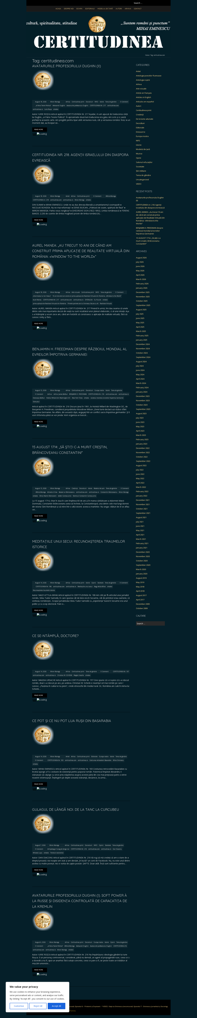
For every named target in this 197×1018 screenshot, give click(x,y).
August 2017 (141, 595)
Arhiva (128, 9)
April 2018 (140, 591)
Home (147, 55)
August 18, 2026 (40, 102)
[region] (37, 997)
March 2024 (141, 383)
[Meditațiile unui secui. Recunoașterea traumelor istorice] (43, 552)
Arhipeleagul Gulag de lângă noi (58, 849)
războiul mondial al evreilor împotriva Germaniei (107, 398)
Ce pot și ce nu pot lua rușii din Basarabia (71, 721)
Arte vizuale (76, 292)
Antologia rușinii (143, 80)
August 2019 (141, 578)
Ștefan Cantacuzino (64, 496)
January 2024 (141, 392)
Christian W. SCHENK (64, 675)
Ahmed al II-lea (52, 492)
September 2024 (143, 357)
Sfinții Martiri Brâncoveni (47, 496)
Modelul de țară (105, 9)
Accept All (56, 1006)
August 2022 (141, 465)
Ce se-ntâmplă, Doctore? (55, 636)
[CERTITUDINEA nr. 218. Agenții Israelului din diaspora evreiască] (43, 166)
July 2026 (139, 262)
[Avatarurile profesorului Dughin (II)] (43, 71)
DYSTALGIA (88, 300)
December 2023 (143, 396)
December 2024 (143, 344)
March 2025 (141, 331)
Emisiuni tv (140, 132)
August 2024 (141, 361)
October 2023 (142, 405)
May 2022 (140, 478)
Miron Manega (55, 102)
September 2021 (143, 513)
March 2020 (141, 569)
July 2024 (139, 366)
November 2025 (143, 296)
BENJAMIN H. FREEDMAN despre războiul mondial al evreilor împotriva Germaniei (149, 231)
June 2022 (140, 474)
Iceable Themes (69, 1011)
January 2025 (141, 340)
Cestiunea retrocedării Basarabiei (100, 760)
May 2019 (140, 582)
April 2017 (140, 599)
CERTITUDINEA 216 (120, 946)
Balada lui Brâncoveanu (67, 492)
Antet (68, 196)
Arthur (49, 394)
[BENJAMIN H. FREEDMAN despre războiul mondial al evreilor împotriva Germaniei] (43, 360)
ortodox (55, 109)
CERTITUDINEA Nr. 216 (96, 394)
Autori (119, 9)
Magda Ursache (79, 675)
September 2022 (143, 461)
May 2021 (140, 530)
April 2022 (140, 482)
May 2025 (140, 322)
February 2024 (142, 387)
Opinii (93, 583)
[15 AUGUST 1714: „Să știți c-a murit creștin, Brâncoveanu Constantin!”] (43, 458)
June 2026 (140, 266)
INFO (96, 102)
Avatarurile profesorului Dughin (77, 105)
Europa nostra (99, 390)
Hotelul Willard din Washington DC (58, 398)
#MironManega (111, 196)
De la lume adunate (144, 119)
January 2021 (141, 547)
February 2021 (142, 543)
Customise (19, 1006)
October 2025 (142, 301)
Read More (38, 129)
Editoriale (90, 9)
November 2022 (143, 452)
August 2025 (141, 309)
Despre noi (69, 9)
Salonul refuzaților (144, 162)
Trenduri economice (56, 853)
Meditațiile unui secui (85, 586)
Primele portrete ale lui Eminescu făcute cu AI (83, 303)
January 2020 (141, 573)
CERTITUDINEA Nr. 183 (55, 760)
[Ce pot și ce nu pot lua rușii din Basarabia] (43, 726)
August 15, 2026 (40, 390)
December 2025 (143, 292)
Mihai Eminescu (118, 760)
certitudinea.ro (38, 109)
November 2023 (143, 400)
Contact (137, 9)
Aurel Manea (37, 300)
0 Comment (124, 102)
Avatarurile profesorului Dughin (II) (66, 66)
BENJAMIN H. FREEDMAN (78, 394)
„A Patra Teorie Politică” (43, 105)
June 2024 (140, 370)
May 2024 (140, 374)
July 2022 (139, 469)
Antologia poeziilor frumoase (148, 75)
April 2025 (140, 327)
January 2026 (141, 288)
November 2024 (143, 348)
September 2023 (143, 409)
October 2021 (142, 508)
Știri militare (141, 171)
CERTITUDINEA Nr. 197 (121, 671)
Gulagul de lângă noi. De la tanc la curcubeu (75, 809)
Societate (100, 583)
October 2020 (142, 560)
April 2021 (140, 534)
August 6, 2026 (40, 942)
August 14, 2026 (40, 583)
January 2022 (141, 495)
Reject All (38, 1006)
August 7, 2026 (40, 845)
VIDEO (138, 184)
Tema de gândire (110, 102)
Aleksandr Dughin (59, 105)
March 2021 (141, 539)
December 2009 (143, 604)
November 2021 (143, 504)
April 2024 (140, 379)
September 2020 (143, 565)
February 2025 (142, 335)
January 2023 (141, 443)
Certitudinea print (78, 102)
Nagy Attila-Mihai (100, 586)
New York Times (77, 398)
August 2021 (141, 517)
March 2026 (141, 279)
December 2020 (143, 552)
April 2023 (140, 430)
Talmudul (36, 402)
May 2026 (140, 270)
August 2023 (141, 413)
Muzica (139, 153)
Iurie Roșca (48, 109)
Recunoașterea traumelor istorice (44, 590)
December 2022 (143, 448)
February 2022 (142, 491)
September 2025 (143, 305)
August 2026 (141, 257)
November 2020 (143, 556)
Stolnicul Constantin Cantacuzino (84, 496)
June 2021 (140, 526)
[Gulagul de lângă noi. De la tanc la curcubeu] (43, 815)
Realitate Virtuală (106, 303)
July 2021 (139, 521)
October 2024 (142, 353)
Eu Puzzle (97, 300)
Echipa (79, 9)
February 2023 (142, 439)
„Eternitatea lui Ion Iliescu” (42, 296)
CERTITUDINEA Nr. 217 (98, 105)
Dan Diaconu (117, 849)
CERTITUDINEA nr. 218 (41, 200)
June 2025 (140, 318)
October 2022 (142, 456)
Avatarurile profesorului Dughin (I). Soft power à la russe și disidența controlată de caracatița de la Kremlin (79, 901)
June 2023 (140, 422)
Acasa (58, 9)
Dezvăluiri (89, 102)
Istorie (102, 102)
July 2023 (139, 417)
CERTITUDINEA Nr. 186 (44, 586)
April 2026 (140, 275)
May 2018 (140, 586)
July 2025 (139, 314)
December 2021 (143, 500)
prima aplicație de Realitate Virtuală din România (49, 303)
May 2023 (140, 426)
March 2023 (141, 435)
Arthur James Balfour (61, 394)
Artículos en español (145, 101)
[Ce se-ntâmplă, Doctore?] (43, 641)
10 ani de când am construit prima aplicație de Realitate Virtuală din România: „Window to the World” (86, 296)
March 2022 (141, 487)
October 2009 (142, 608)
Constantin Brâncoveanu (109, 492)
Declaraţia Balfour (39, 398)
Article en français (144, 93)
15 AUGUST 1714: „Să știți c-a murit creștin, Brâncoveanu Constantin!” (148, 241)
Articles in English (143, 97)
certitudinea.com (113, 105)
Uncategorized (142, 179)
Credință (75, 488)
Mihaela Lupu (37, 853)
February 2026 (142, 283)
